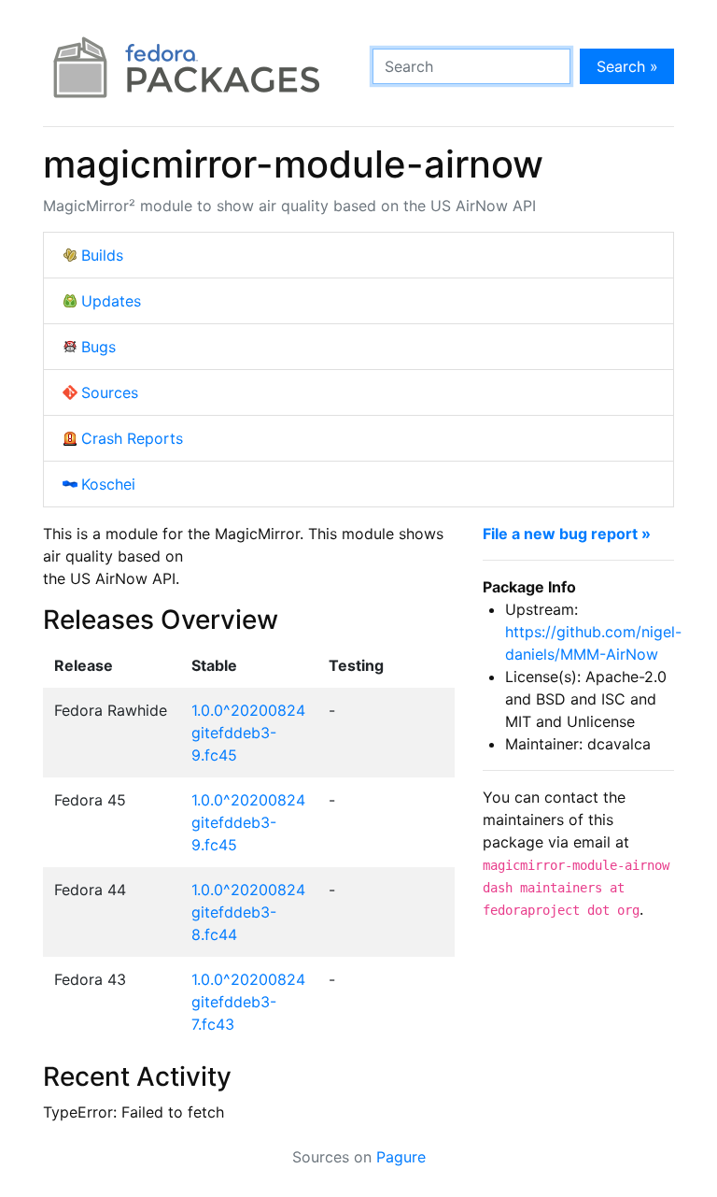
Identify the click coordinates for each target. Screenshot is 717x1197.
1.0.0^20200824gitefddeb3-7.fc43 (248, 1001)
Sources (109, 392)
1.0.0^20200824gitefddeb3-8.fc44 (248, 912)
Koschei (108, 484)
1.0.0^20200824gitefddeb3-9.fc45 (248, 732)
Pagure (401, 1156)
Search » (627, 66)
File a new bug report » (567, 533)
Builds (102, 255)
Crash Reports (132, 438)
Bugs (98, 346)
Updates (111, 301)
